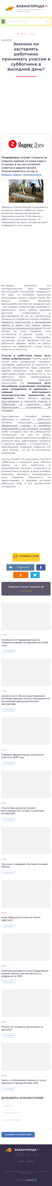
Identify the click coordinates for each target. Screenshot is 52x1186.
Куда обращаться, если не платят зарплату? (20, 918)
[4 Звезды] (28, 591)
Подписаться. (32, 174)
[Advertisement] (26, 108)
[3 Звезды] (26, 591)
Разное (4, 635)
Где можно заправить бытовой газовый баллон (24, 865)
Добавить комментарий (18, 1134)
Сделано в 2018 (20, 1180)
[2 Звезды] (23, 591)
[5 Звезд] (31, 591)
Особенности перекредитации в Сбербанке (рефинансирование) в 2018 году (24, 643)
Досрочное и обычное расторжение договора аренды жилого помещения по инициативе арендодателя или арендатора (25, 700)
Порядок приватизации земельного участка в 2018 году (22, 756)
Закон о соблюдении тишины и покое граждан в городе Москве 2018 (23, 1081)
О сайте (21, 1161)
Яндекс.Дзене (11, 174)
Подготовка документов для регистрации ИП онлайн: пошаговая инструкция (22, 811)
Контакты (30, 1161)
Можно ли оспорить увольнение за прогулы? (22, 1028)
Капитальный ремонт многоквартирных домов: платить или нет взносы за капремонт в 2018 (25, 973)
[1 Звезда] (21, 591)
